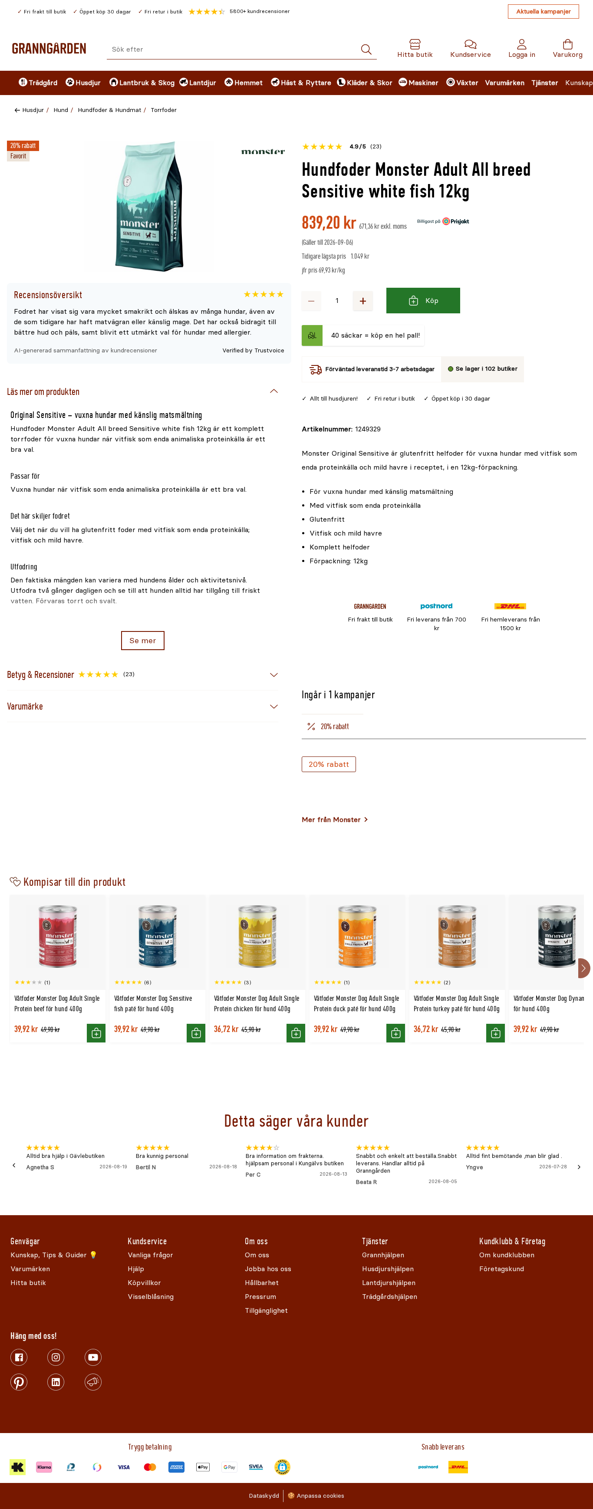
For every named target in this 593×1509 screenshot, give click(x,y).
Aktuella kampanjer (543, 11)
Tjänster (544, 83)
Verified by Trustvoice (253, 350)
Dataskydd (264, 1495)
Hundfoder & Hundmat (109, 110)
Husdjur (33, 110)
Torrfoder (164, 110)
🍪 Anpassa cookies (315, 1495)
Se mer (142, 640)
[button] (239, 11)
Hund (60, 110)
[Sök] (366, 49)
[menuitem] (34, 83)
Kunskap (579, 83)
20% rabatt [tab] (335, 726)
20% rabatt (329, 764)
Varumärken (504, 83)
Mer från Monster (331, 819)
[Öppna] (149, 206)
